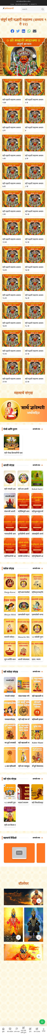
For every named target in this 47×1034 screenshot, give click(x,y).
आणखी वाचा (36, 429)
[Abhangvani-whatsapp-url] (42, 1022)
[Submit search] (43, 9)
